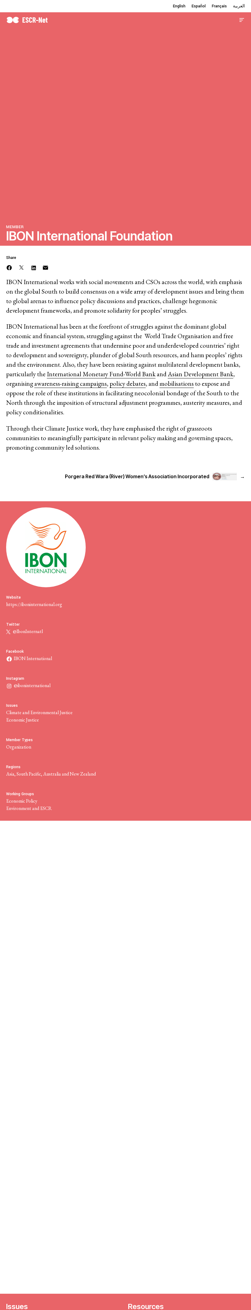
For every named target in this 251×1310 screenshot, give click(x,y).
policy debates (128, 383)
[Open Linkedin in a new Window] (34, 267)
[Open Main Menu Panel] (242, 19)
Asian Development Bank (200, 374)
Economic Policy (21, 801)
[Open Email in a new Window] (45, 267)
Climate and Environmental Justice (39, 712)
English (179, 6)
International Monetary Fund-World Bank (101, 374)
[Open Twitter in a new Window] (21, 267)
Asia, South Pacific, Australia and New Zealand (51, 774)
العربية (239, 6)
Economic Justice (22, 720)
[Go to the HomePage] (27, 19)
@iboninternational (32, 685)
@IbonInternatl (27, 631)
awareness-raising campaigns (70, 383)
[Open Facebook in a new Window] (9, 267)
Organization (18, 747)
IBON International (33, 658)
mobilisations (176, 383)
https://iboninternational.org (34, 604)
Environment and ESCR (29, 808)
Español (199, 6)
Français (219, 6)
